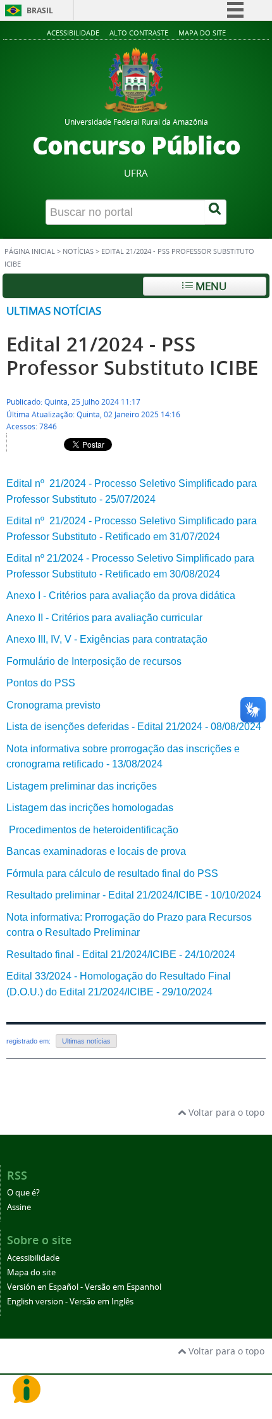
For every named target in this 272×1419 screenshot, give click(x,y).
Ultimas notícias (53, 310)
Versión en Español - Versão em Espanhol (84, 1287)
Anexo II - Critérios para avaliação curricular (104, 617)
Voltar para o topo (225, 1112)
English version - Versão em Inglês (70, 1301)
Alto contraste (138, 32)
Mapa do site (202, 32)
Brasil (40, 10)
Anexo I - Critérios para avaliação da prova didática (120, 595)
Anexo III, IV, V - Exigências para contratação (106, 639)
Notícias (78, 251)
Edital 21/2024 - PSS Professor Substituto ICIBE (132, 356)
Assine (19, 1207)
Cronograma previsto (53, 705)
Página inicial (29, 251)
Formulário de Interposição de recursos (94, 661)
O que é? (23, 1192)
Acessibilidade (73, 32)
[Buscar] (215, 212)
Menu (209, 286)
